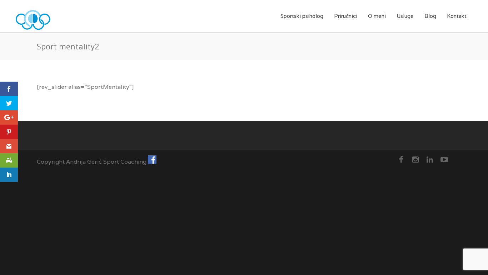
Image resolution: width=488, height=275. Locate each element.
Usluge (405, 16)
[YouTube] (444, 160)
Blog (430, 16)
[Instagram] (415, 160)
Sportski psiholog (301, 16)
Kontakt (457, 16)
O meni (377, 16)
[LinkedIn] (430, 160)
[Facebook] (401, 160)
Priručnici (345, 16)
